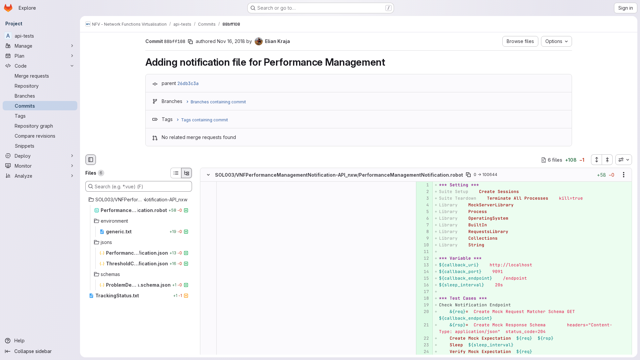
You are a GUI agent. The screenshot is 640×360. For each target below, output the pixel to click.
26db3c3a (188, 83)
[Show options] (624, 175)
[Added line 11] (423, 252)
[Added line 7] (423, 225)
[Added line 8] (423, 232)
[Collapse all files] (607, 159)
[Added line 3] (423, 198)
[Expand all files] (596, 159)
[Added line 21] (423, 325)
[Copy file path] (468, 175)
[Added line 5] (423, 212)
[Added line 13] (423, 265)
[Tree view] (186, 173)
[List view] (175, 173)
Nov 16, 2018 (231, 41)
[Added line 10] (423, 245)
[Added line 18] (423, 298)
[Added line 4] (423, 205)
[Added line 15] (423, 278)
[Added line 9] (423, 238)
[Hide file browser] (90, 159)
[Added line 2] (423, 192)
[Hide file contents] (208, 175)
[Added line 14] (423, 272)
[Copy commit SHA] (190, 42)
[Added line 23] (423, 345)
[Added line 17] (423, 292)
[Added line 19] (423, 305)
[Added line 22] (423, 338)
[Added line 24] (423, 352)
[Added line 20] (423, 312)
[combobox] (623, 159)
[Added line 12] (423, 258)
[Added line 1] (423, 185)
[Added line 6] (423, 218)
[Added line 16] (423, 285)
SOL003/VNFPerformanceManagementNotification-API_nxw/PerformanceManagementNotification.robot (339, 175)
